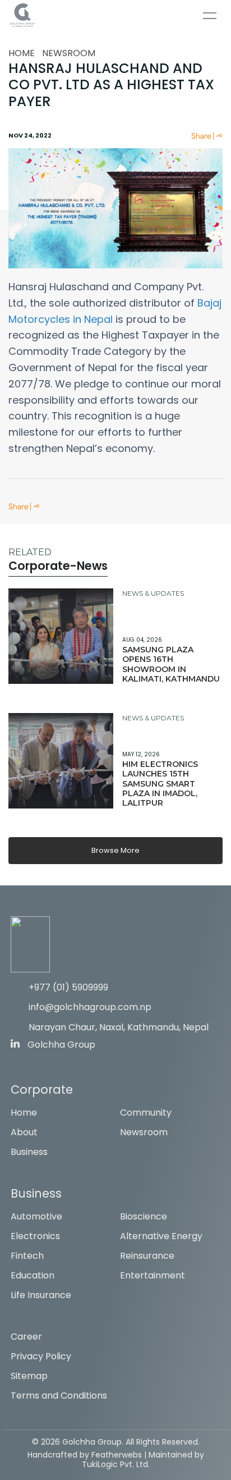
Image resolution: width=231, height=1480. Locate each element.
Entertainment (152, 1275)
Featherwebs (116, 1454)
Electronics (35, 1236)
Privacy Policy (41, 1356)
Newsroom (68, 53)
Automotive (36, 1216)
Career (26, 1336)
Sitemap (29, 1375)
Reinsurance (147, 1255)
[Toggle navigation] (210, 18)
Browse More (115, 850)
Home (21, 53)
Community (146, 1112)
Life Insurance (41, 1295)
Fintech (27, 1255)
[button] (207, 135)
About (24, 1132)
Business (29, 1151)
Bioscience (143, 1216)
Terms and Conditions (59, 1395)
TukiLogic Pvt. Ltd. (116, 1464)
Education (32, 1275)
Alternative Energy (161, 1236)
